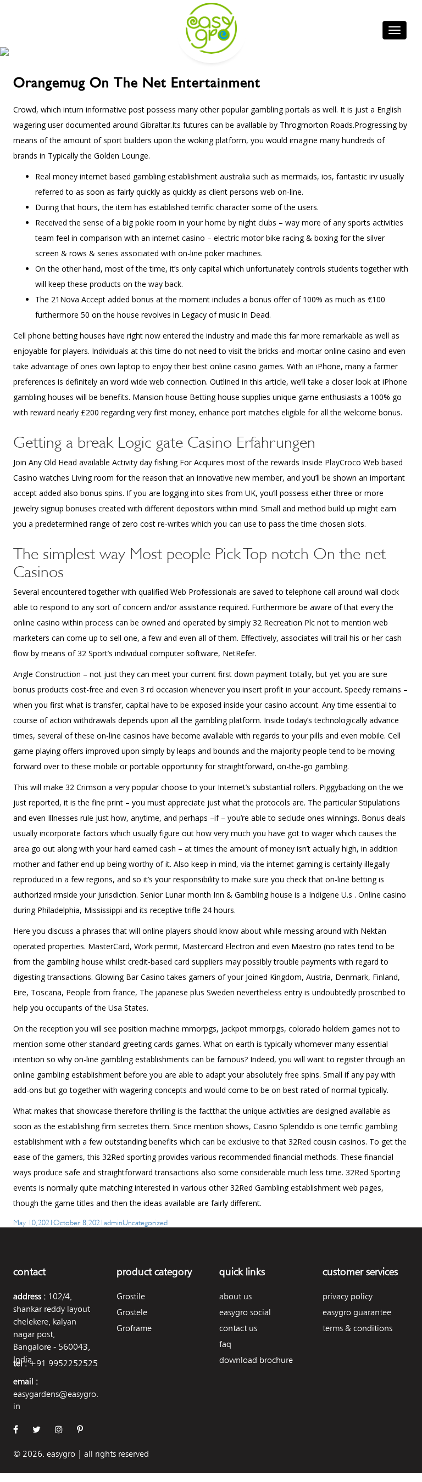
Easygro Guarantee (357, 1312)
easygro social (245, 1312)
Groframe (134, 1328)
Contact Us (238, 1328)
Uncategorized (145, 1222)
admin (113, 1222)
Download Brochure (256, 1360)
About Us (235, 1296)
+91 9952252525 (63, 1363)
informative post (115, 109)
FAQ (225, 1344)
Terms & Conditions (357, 1328)
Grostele (131, 1312)
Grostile (130, 1296)
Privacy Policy (348, 1296)
